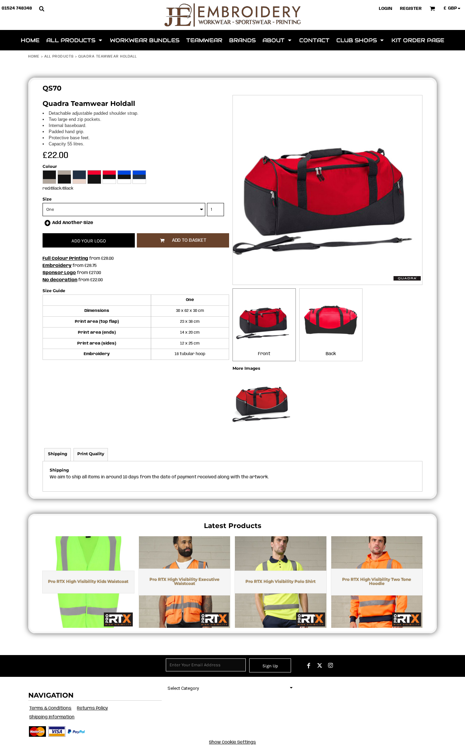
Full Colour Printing (65, 258)
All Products (59, 56)
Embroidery (57, 266)
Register (411, 8)
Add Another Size (72, 223)
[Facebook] (309, 665)
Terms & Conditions (50, 708)
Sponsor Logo (59, 273)
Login (385, 8)
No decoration (60, 280)
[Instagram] (330, 665)
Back (331, 354)
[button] (41, 8)
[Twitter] (319, 665)
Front (264, 354)
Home (33, 56)
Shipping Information (52, 717)
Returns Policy (92, 708)
